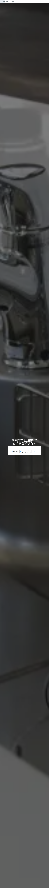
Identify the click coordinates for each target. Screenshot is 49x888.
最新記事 (12, 1)
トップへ (3, 1)
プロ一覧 (7, 1)
